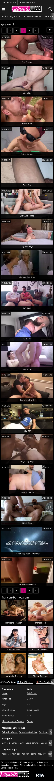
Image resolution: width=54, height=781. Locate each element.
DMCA (30, 699)
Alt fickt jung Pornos (11, 16)
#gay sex (16, 754)
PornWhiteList (26, 682)
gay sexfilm (8, 24)
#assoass (6, 754)
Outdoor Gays (18, 743)
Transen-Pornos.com (15, 597)
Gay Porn (6, 743)
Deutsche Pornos (27, 2)
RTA (29, 715)
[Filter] (50, 30)
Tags (4, 704)
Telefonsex (32, 693)
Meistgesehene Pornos (13, 721)
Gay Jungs (43, 732)
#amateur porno (28, 754)
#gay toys (42, 754)
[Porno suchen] (3, 9)
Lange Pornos (8, 710)
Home (4, 693)
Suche (30, 721)
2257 (29, 704)
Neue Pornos (8, 715)
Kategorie (6, 699)
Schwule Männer (10, 732)
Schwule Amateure (32, 16)
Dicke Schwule (33, 743)
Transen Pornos (8, 2)
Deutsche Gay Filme (28, 732)
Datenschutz (33, 710)
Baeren (44, 743)
